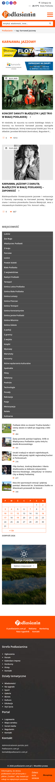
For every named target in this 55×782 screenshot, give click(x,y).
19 (18, 517)
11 (11, 513)
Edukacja (9, 703)
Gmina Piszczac (11, 301)
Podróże (8, 382)
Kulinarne (8, 416)
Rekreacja (8, 397)
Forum (7, 657)
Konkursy (9, 664)
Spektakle (8, 368)
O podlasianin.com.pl (16, 628)
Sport (7, 690)
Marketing (44, 628)
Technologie (9, 387)
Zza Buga (8, 238)
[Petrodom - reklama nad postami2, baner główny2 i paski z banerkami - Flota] (27, 51)
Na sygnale (10, 686)
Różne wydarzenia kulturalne (17, 363)
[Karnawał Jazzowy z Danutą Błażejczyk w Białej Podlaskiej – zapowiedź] (27, 162)
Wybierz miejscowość (23, 566)
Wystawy (8, 349)
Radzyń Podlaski (11, 277)
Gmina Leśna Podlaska (14, 286)
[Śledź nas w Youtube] (14, 3)
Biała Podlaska (10, 267)
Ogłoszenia (10, 654)
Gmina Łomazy (10, 296)
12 (18, 513)
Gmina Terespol (11, 306)
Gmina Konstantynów (14, 310)
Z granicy (8, 334)
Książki (7, 344)
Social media (10, 726)
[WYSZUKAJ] (27, 23)
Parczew (7, 253)
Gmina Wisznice (11, 320)
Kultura (8, 700)
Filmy (6, 373)
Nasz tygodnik (22, 631)
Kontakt (36, 631)
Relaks (7, 411)
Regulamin (9, 729)
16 (43, 513)
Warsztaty (8, 353)
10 (5, 513)
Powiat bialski (10, 262)
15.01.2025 (12, 148)
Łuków (7, 234)
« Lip (11, 530)
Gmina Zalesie (10, 325)
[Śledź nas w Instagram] (11, 3)
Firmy (7, 667)
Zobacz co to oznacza (35, 775)
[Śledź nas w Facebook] (3, 3)
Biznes (7, 696)
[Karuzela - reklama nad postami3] (27, 65)
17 (5, 517)
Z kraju (7, 248)
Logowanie (9, 719)
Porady (7, 392)
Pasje (6, 401)
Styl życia (9, 706)
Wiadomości (10, 683)
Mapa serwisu (11, 722)
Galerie (8, 693)
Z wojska (8, 339)
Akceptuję (47, 775)
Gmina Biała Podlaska (14, 291)
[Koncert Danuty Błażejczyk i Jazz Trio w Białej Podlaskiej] (27, 92)
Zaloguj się (46, 2)
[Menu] (50, 15)
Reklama (32, 628)
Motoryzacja (9, 406)
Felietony (8, 377)
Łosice (7, 258)
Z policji (7, 330)
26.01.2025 (12, 78)
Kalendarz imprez (12, 660)
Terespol (8, 282)
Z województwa (11, 272)
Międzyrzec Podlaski (13, 243)
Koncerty (8, 358)
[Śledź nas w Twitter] (7, 3)
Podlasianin (7, 30)
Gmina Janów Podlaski (14, 315)
